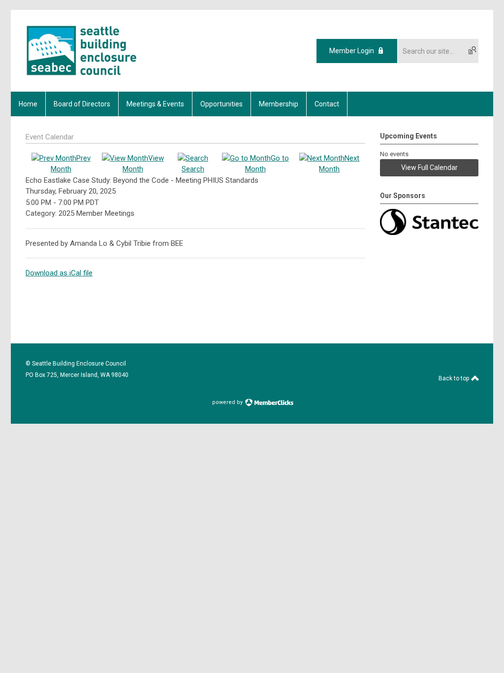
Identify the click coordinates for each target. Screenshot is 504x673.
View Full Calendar (429, 167)
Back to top (455, 378)
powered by (228, 402)
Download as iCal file (59, 273)
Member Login (351, 51)
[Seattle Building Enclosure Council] (81, 74)
